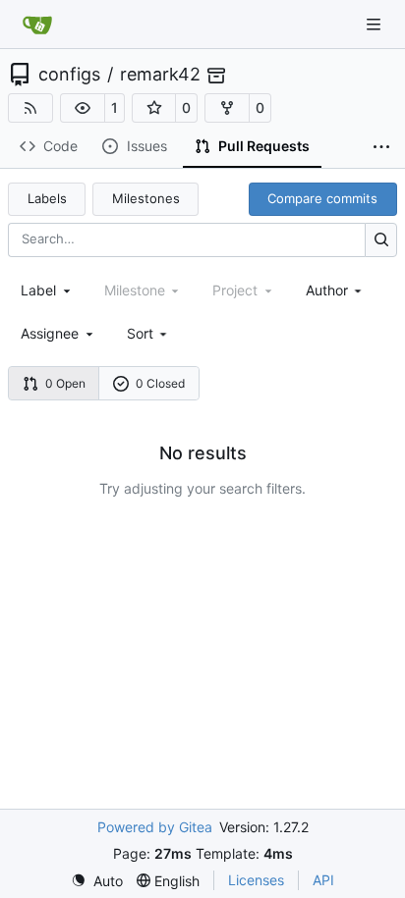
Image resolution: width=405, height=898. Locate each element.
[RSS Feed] (30, 108)
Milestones (146, 198)
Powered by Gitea (154, 827)
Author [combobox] (327, 290)
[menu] (149, 333)
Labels (47, 198)
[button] (82, 108)
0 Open (65, 383)
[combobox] (47, 290)
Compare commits (322, 198)
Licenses (256, 880)
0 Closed (160, 383)
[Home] (37, 24)
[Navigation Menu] (375, 24)
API (323, 880)
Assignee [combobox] (50, 333)
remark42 (160, 74)
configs (69, 74)
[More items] (381, 147)
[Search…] (381, 240)
